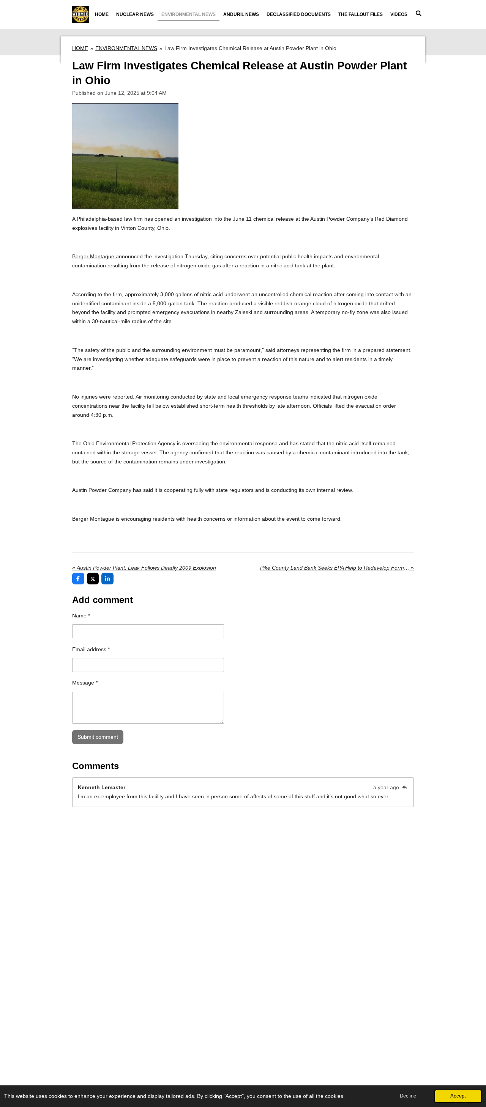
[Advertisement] (243, 994)
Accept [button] (458, 1096)
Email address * (91, 649)
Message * (85, 683)
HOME (80, 48)
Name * (81, 615)
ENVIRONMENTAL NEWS (126, 48)
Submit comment (97, 737)
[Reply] (404, 787)
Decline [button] (408, 1096)
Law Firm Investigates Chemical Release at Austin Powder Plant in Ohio (250, 48)
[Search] (418, 13)
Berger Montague (94, 256)
